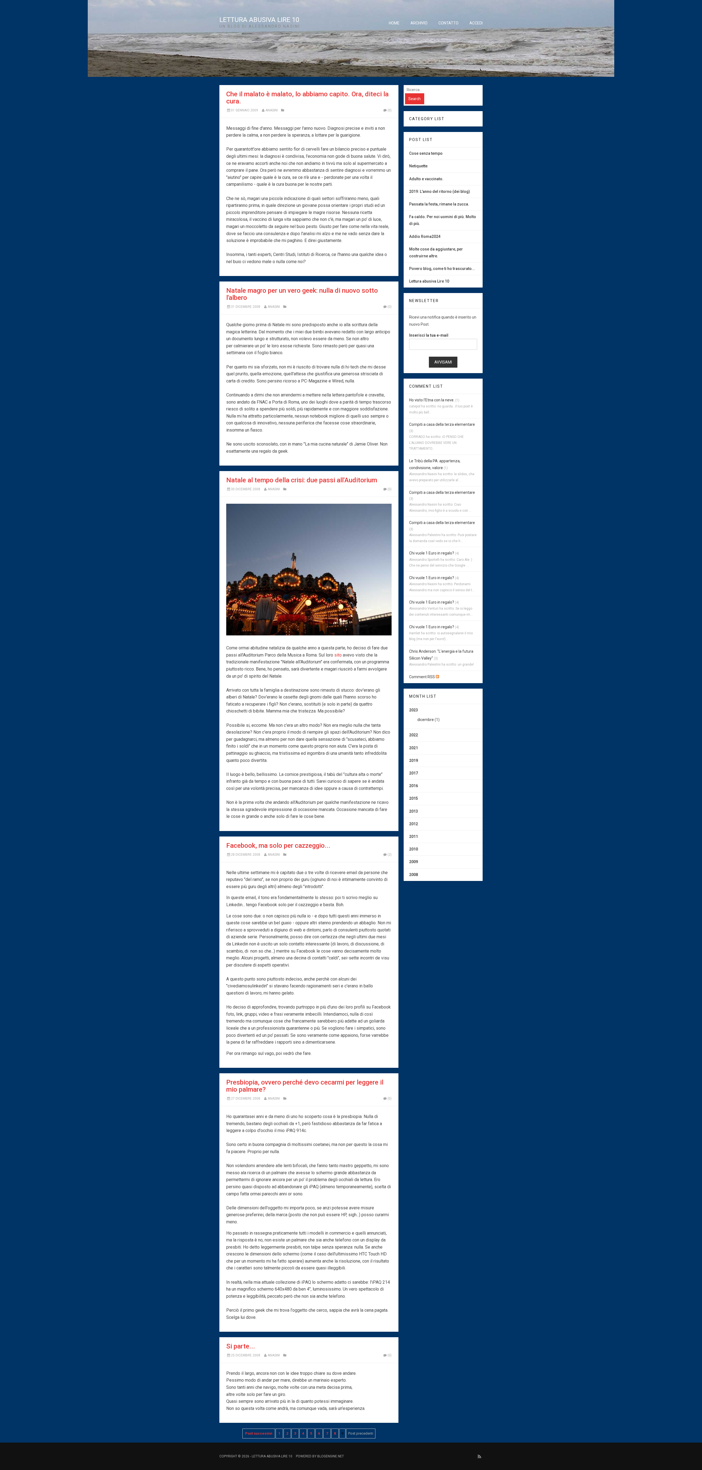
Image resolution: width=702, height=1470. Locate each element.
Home (394, 23)
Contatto (448, 23)
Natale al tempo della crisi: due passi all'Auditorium (301, 480)
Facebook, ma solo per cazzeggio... (278, 845)
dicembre (425, 719)
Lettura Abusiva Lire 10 (259, 20)
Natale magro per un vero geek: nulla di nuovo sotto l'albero (302, 294)
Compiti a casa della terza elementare (442, 424)
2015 (413, 798)
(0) (389, 110)
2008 (413, 874)
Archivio (419, 23)
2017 (413, 773)
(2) (389, 855)
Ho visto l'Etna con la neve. (431, 400)
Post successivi (258, 1433)
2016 (413, 786)
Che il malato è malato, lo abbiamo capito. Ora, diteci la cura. (307, 97)
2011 (413, 836)
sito (338, 655)
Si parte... (240, 1346)
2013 (413, 811)
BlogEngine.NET (330, 1456)
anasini (271, 110)
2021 (413, 748)
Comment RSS (422, 677)
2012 (413, 824)
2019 (413, 760)
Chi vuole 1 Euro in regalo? (431, 553)
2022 (413, 735)
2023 (424, 715)
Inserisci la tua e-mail (428, 335)
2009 (413, 862)
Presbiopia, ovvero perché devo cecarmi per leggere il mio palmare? (304, 1085)
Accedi (476, 23)
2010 (413, 849)
